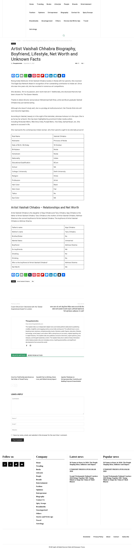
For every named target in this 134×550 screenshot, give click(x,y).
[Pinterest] (23, 68)
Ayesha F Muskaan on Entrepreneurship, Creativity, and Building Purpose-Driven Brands (71, 379)
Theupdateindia (17, 63)
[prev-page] (12, 385)
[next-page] (15, 385)
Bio (33, 281)
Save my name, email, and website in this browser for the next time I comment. (40, 435)
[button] (64, 35)
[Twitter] (18, 68)
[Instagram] (31, 345)
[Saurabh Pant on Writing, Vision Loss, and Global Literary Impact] (47, 367)
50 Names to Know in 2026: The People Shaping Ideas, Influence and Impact (83, 463)
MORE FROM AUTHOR (35, 355)
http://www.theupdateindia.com (34, 324)
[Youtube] (22, 464)
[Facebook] (13, 68)
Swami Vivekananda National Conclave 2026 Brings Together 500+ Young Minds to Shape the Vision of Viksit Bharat (84, 479)
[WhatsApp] (28, 68)
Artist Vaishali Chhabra (23, 281)
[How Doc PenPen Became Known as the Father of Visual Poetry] (22, 367)
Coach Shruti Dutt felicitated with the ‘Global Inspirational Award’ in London (26, 308)
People (19, 40)
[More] (32, 68)
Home (13, 40)
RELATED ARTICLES (18, 355)
